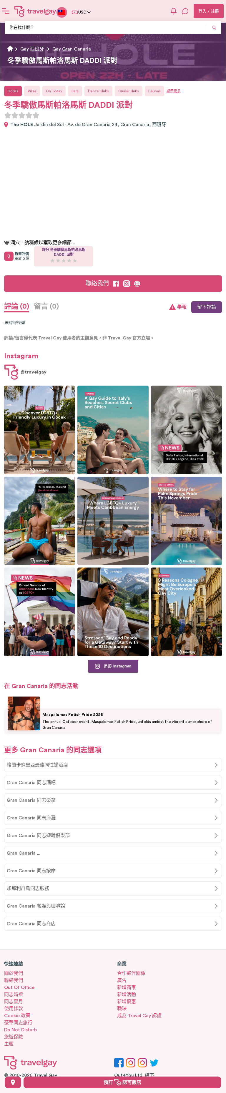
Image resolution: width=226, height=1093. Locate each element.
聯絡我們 (97, 284)
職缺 (122, 1008)
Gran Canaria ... (23, 853)
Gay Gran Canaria (71, 49)
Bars (75, 91)
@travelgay (33, 372)
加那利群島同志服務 (28, 888)
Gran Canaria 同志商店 (31, 923)
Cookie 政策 (17, 1015)
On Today (54, 91)
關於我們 (13, 973)
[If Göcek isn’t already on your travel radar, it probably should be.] (39, 430)
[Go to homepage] (35, 11)
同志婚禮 (13, 994)
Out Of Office (19, 987)
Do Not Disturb (20, 1029)
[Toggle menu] (5, 11)
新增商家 (126, 987)
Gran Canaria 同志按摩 (31, 870)
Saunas (154, 91)
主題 (9, 1044)
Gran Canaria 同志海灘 (31, 818)
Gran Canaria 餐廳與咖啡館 (36, 906)
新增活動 (126, 994)
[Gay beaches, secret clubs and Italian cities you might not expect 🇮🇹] (112, 430)
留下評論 (206, 307)
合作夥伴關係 (131, 973)
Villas (32, 91)
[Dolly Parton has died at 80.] (186, 430)
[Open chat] (185, 11)
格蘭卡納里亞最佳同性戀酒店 (37, 765)
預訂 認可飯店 (122, 1082)
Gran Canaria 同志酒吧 (31, 782)
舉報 (182, 307)
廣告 (122, 980)
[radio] (7, 115)
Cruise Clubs (128, 91)
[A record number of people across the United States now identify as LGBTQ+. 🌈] (39, 612)
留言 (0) (46, 306)
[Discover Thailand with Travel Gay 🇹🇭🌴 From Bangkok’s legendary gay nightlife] (39, 521)
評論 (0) (16, 306)
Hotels (13, 91)
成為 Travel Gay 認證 (139, 1015)
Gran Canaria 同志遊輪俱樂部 (38, 835)
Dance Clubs (98, 91)
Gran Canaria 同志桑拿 (31, 800)
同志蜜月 (13, 1001)
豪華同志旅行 (18, 1022)
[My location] (13, 1082)
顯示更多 (174, 91)
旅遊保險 (13, 1037)
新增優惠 (126, 1001)
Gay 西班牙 (32, 49)
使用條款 (13, 1008)
